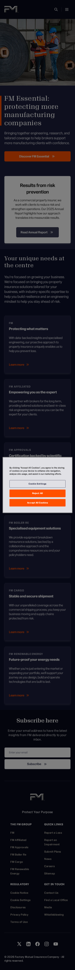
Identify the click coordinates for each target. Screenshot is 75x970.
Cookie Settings (37, 483)
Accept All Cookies (37, 502)
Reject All (37, 493)
